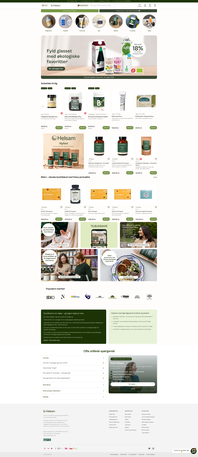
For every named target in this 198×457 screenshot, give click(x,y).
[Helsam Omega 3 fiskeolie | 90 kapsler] (122, 146)
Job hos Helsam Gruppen (148, 417)
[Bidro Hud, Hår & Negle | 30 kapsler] (146, 194)
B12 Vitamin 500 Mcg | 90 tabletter (98, 116)
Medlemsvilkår (123, 454)
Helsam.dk (49, 454)
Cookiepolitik (141, 454)
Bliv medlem (133, 384)
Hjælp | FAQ (112, 414)
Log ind (133, 388)
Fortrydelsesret (113, 417)
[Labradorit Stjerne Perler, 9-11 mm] (52, 101)
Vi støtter (144, 424)
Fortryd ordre (112, 424)
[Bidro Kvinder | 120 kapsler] (51, 194)
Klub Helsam (128, 417)
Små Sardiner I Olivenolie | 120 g (144, 116)
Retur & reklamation (114, 422)
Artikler (127, 419)
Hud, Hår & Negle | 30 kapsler (144, 211)
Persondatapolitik (132, 454)
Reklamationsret (113, 427)
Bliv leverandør (145, 430)
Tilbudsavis (127, 424)
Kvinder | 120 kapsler (47, 211)
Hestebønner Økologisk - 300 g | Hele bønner (146, 164)
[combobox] (103, 5)
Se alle (155, 177)
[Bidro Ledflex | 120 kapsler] (75, 194)
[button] (155, 5)
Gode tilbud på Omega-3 (69, 10)
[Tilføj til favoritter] (109, 159)
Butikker (127, 427)
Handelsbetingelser (114, 454)
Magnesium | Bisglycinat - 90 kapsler (98, 163)
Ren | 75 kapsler (92, 211)
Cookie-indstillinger (150, 454)
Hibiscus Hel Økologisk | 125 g (73, 116)
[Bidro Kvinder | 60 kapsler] (122, 194)
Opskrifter (127, 422)
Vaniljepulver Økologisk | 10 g (49, 116)
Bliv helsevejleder (146, 419)
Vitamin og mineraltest (130, 430)
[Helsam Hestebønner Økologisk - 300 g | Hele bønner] (146, 146)
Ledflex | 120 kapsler (70, 211)
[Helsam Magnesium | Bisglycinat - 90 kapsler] (99, 146)
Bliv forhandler (145, 427)
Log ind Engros (145, 432)
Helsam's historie (146, 414)
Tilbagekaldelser (113, 419)
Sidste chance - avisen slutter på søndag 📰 (128, 10)
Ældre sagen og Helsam (148, 422)
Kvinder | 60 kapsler (117, 211)
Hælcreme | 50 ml (117, 116)
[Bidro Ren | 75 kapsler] (99, 194)
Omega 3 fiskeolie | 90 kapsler (120, 163)
